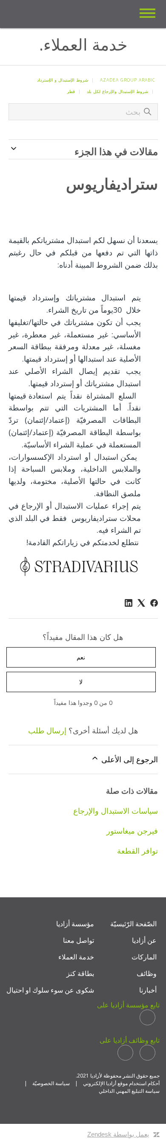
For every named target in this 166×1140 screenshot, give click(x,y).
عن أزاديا (144, 940)
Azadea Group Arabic (127, 80)
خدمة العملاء (76, 957)
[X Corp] (141, 603)
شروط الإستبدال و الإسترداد (62, 80)
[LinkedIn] (128, 603)
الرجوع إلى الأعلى (128, 759)
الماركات (144, 957)
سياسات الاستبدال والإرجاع (115, 811)
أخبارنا (148, 990)
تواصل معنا (78, 940)
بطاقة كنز (80, 973)
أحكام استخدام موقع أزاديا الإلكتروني (121, 1083)
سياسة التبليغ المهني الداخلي (129, 1091)
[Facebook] (154, 603)
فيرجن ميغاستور (132, 831)
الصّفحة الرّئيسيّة (133, 923)
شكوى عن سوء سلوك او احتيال (50, 990)
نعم (81, 657)
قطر (71, 91)
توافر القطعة (137, 851)
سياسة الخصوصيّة (51, 1083)
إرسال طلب (47, 730)
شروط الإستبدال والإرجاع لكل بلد (117, 91)
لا (81, 682)
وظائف (147, 973)
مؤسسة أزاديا (75, 923)
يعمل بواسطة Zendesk (118, 1134)
